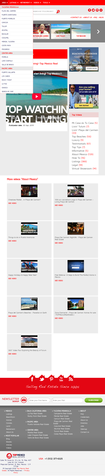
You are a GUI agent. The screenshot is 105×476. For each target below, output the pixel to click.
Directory (84, 423)
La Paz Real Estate (35, 413)
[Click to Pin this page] (97, 10)
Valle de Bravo (8, 64)
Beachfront (10, 417)
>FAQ (95, 17)
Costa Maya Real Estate (63, 434)
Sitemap (84, 429)
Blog (8, 439)
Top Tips (78, 147)
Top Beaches (81, 136)
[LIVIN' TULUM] (60, 38)
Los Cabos (6, 76)
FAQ (82, 414)
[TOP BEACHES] (81, 38)
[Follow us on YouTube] (61, 379)
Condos (9, 423)
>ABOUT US (87, 17)
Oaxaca (5, 87)
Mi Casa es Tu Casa (85, 122)
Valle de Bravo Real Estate (38, 438)
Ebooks (9, 442)
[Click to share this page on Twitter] (93, 10)
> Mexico (8, 411)
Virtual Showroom (84, 168)
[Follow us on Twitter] (42, 379)
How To (78, 157)
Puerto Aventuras (9, 15)
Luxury (78, 140)
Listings (79, 161)
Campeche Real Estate (63, 413)
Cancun (5, 22)
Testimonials (81, 143)
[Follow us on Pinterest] (51, 379)
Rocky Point (7, 80)
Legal (77, 165)
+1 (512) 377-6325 (54, 458)
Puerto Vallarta (8, 72)
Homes (9, 420)
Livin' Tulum (80, 126)
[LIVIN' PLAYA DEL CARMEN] (40, 38)
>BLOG (101, 17)
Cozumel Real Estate (62, 426)
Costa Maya (6, 45)
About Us (9, 432)
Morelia (5, 57)
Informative (80, 150)
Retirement (10, 429)
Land (8, 426)
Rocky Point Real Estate (37, 416)
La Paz (4, 84)
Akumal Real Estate (62, 429)
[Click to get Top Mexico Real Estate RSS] (70, 379)
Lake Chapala (7, 61)
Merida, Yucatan (8, 41)
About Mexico (82, 154)
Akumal (5, 30)
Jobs (82, 426)
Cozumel (5, 38)
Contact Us (85, 432)
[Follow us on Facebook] (32, 379)
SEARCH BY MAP (7, 91)
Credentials (85, 417)
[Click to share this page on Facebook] (89, 10)
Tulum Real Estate (61, 431)
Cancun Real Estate (62, 419)
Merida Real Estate (61, 416)
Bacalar (5, 34)
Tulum (4, 26)
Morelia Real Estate (35, 432)
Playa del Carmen (9, 11)
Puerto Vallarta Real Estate (38, 424)
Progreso (5, 49)
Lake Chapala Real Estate (38, 435)
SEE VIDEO (12, 203)
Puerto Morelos (8, 18)
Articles (9, 445)
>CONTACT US (76, 17)
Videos (8, 448)
